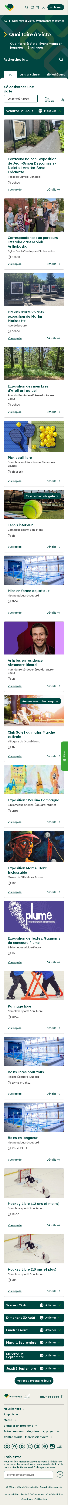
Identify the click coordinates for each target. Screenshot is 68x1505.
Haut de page (49, 1396)
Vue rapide (15, 189)
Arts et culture (30, 74)
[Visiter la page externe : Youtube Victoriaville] (45, 1446)
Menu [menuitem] (58, 7)
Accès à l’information (32, 1494)
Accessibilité (12, 1494)
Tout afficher (49, 99)
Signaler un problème (18, 1425)
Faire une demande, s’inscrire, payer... (29, 1431)
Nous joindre (12, 1408)
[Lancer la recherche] (61, 59)
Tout (10, 74)
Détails (51, 189)
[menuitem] (9, 7)
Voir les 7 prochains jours (34, 1380)
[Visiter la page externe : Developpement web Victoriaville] (60, 1446)
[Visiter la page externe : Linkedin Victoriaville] (37, 1446)
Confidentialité (54, 1494)
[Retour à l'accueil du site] (6, 21)
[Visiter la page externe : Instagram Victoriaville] (29, 1446)
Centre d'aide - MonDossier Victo (26, 1437)
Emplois (9, 1414)
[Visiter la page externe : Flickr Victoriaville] (52, 1446)
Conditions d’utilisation (34, 1499)
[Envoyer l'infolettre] (60, 1474)
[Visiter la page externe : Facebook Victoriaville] (7, 1446)
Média (8, 1420)
